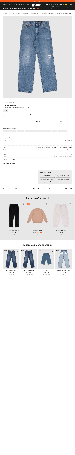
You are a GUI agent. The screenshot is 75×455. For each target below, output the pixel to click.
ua (70, 4)
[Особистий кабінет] (65, 7)
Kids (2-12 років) (22, 8)
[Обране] (68, 7)
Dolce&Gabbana (9, 105)
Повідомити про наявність (37, 115)
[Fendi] (46, 259)
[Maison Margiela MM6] (63, 259)
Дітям (18, 4)
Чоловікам (12, 4)
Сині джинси (21, 131)
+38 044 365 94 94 (64, 175)
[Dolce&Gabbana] (11, 259)
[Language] (66, 5)
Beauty (27, 4)
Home (22, 4)
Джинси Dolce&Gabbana (9, 131)
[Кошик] (70, 7)
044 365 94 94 (50, 4)
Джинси (54, 131)
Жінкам (5, 4)
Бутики (56, 4)
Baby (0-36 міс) (13, 8)
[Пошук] (49, 7)
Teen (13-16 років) (31, 8)
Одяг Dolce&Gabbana (31, 131)
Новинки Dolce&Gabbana (44, 131)
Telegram (48, 175)
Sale (38, 8)
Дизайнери (5, 8)
